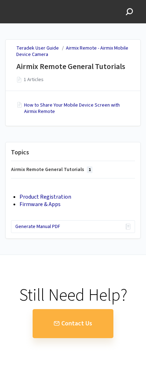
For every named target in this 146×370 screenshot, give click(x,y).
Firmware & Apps (40, 204)
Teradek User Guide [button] (30, 3)
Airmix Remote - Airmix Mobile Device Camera (72, 51)
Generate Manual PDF (37, 226)
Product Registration (45, 197)
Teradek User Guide (37, 48)
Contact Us (76, 323)
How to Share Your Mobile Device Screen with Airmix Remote (72, 108)
